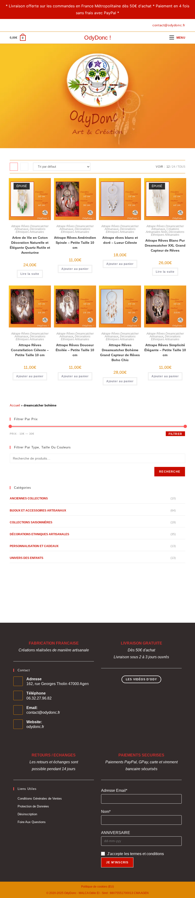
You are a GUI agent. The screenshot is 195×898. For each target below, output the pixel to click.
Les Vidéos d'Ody (141, 679)
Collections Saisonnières (31, 522)
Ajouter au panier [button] (75, 269)
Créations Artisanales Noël (162, 230)
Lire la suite (29, 274)
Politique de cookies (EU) (97, 886)
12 (168, 166)
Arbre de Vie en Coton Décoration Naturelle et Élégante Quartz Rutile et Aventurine (30, 245)
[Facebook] (12, 25)
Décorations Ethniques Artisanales (30, 230)
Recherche (169, 471)
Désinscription (27, 814)
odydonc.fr (35, 727)
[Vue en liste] (24, 167)
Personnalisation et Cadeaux (34, 546)
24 (173, 166)
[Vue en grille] (14, 167)
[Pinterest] (16, 25)
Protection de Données (33, 806)
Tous (181, 166)
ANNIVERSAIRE (115, 833)
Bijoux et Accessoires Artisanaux (38, 510)
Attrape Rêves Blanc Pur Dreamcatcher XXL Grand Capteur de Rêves (165, 245)
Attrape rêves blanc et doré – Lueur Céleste (120, 240)
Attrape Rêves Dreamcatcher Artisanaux (165, 228)
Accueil (15, 405)
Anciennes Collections (29, 498)
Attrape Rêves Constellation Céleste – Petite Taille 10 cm (30, 350)
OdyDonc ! (97, 37)
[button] (28, 187)
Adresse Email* (114, 790)
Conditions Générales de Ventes (40, 798)
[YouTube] (27, 25)
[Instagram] (22, 25)
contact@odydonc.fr (43, 712)
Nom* (106, 812)
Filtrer (175, 434)
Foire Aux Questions (32, 822)
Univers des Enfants (26, 558)
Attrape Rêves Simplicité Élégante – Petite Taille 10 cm (165, 350)
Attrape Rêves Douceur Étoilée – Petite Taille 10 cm (75, 350)
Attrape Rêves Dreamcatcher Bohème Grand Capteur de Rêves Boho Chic (120, 352)
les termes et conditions (144, 854)
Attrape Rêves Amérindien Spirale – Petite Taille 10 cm (75, 242)
